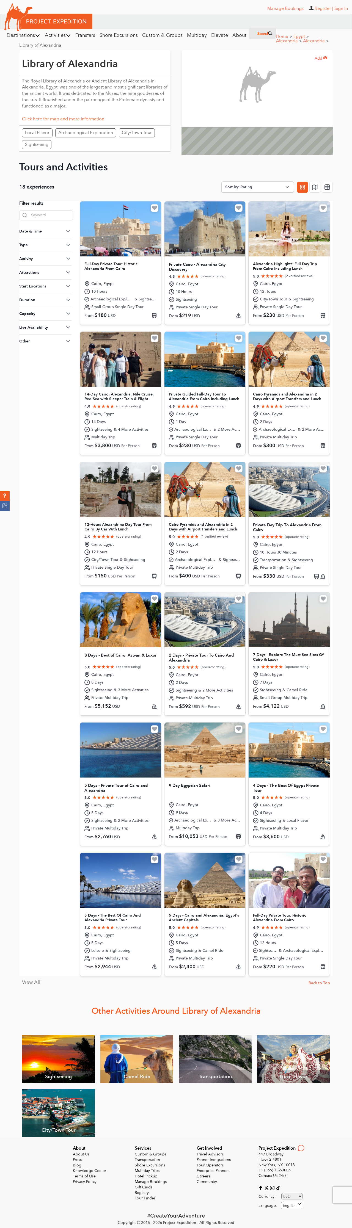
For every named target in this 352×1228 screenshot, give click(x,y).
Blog (77, 1165)
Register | (324, 8)
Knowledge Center (89, 1170)
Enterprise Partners (213, 1170)
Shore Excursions (150, 1165)
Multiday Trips (147, 1170)
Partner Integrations (214, 1159)
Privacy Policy (85, 1181)
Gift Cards (143, 1187)
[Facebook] (261, 1187)
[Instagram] (273, 1187)
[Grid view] (302, 187)
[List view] (327, 187)
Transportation (147, 1159)
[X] (267, 1187)
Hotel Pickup (146, 1176)
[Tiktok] (278, 1187)
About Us (81, 1154)
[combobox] (291, 1205)
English (289, 1205)
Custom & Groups (150, 1154)
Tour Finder (145, 1198)
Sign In (341, 8)
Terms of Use (84, 1176)
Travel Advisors (210, 1154)
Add (321, 58)
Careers (203, 1176)
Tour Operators (210, 1165)
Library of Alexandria (40, 45)
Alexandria (289, 41)
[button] (5, 496)
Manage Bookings (151, 1181)
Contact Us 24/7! (273, 1175)
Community (207, 1181)
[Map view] (314, 187)
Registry (142, 1192)
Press (77, 1159)
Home (284, 37)
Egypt (301, 37)
